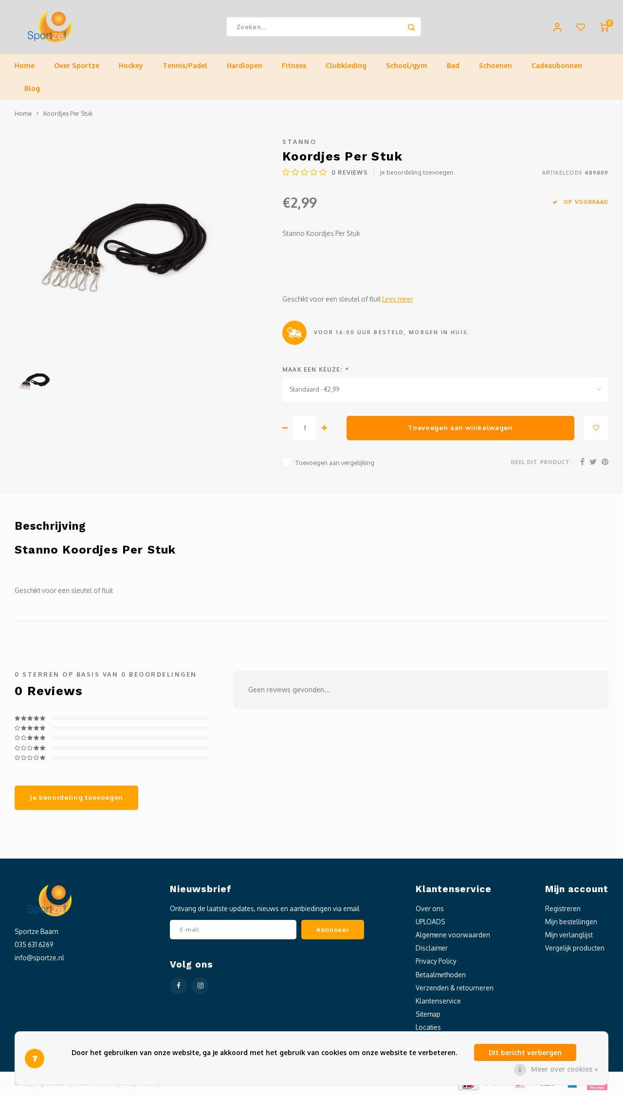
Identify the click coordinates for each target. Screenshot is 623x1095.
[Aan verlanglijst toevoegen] (596, 428)
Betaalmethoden (441, 974)
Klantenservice (438, 1001)
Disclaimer (432, 948)
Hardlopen (244, 65)
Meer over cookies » (564, 1069)
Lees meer (397, 299)
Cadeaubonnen (556, 65)
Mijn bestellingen (571, 921)
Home (25, 65)
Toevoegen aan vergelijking (334, 463)
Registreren (563, 908)
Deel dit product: (541, 462)
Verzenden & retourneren (455, 988)
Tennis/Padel (185, 65)
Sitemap (428, 1014)
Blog (32, 88)
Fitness (294, 65)
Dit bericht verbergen (525, 1052)
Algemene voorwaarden (453, 935)
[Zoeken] (411, 26)
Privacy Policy (436, 961)
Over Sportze (76, 65)
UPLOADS (430, 921)
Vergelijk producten (575, 948)
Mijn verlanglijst (569, 935)
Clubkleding (346, 65)
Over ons (430, 908)
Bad (453, 65)
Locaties (428, 1027)
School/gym (406, 65)
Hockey (131, 65)
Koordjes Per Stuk (67, 113)
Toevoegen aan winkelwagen (460, 427)
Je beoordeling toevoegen (416, 172)
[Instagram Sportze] (200, 985)
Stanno (299, 141)
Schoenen (495, 65)
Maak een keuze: (315, 369)
